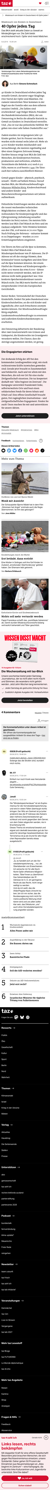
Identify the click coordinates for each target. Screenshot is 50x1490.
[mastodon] (16, 1019)
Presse (4, 1156)
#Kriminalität (6, 433)
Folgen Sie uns (7, 1017)
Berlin (4, 1065)
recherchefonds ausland (12, 1193)
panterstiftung (7, 1199)
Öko (3, 1041)
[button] (47, 3)
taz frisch (5, 1278)
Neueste (38, 713)
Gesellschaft (7, 1047)
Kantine (4, 1394)
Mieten (4, 1114)
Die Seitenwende (9, 1144)
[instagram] (28, 1019)
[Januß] (4, 797)
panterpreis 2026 (9, 1205)
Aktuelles (5, 1132)
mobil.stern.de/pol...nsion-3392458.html (28, 758)
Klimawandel (7, 1096)
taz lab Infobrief (8, 1290)
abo (3, 1175)
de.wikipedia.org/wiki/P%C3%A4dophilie (28, 784)
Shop (3, 1400)
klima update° (7, 1235)
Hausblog (5, 1138)
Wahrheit (5, 1077)
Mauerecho (6, 1241)
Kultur (4, 1053)
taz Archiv (5, 1369)
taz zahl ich (6, 1187)
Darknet (5, 227)
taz (7, 1011)
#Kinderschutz (26, 430)
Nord (3, 1071)
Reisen (4, 1388)
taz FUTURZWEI (8, 1357)
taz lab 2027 (6, 1332)
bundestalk (6, 1223)
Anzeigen (5, 1406)
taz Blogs (5, 1351)
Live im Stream (8, 1320)
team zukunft (7, 1271)
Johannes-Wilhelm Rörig (13, 187)
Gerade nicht (37, 1438)
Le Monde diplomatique (12, 1363)
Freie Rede (6, 1247)
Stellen (4, 1150)
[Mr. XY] (4, 773)
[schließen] (46, 1437)
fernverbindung (8, 1229)
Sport (4, 1059)
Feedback (5, 1424)
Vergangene (6, 1326)
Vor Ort (4, 1314)
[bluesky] (22, 1019)
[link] (7, 10)
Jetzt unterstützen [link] (25, 416)
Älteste (46, 713)
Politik (4, 1035)
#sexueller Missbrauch (10, 430)
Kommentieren (18, 441)
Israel (3, 1102)
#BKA (36, 430)
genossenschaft (8, 1181)
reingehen (6, 1253)
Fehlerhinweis (31, 441)
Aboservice (6, 1430)
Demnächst (6, 1308)
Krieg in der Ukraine (10, 1108)
